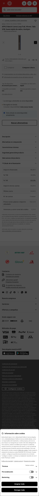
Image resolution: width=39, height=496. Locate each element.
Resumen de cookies (29, 461)
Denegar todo (19, 490)
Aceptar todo (19, 484)
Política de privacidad (7, 461)
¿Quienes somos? (18, 461)
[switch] (31, 472)
